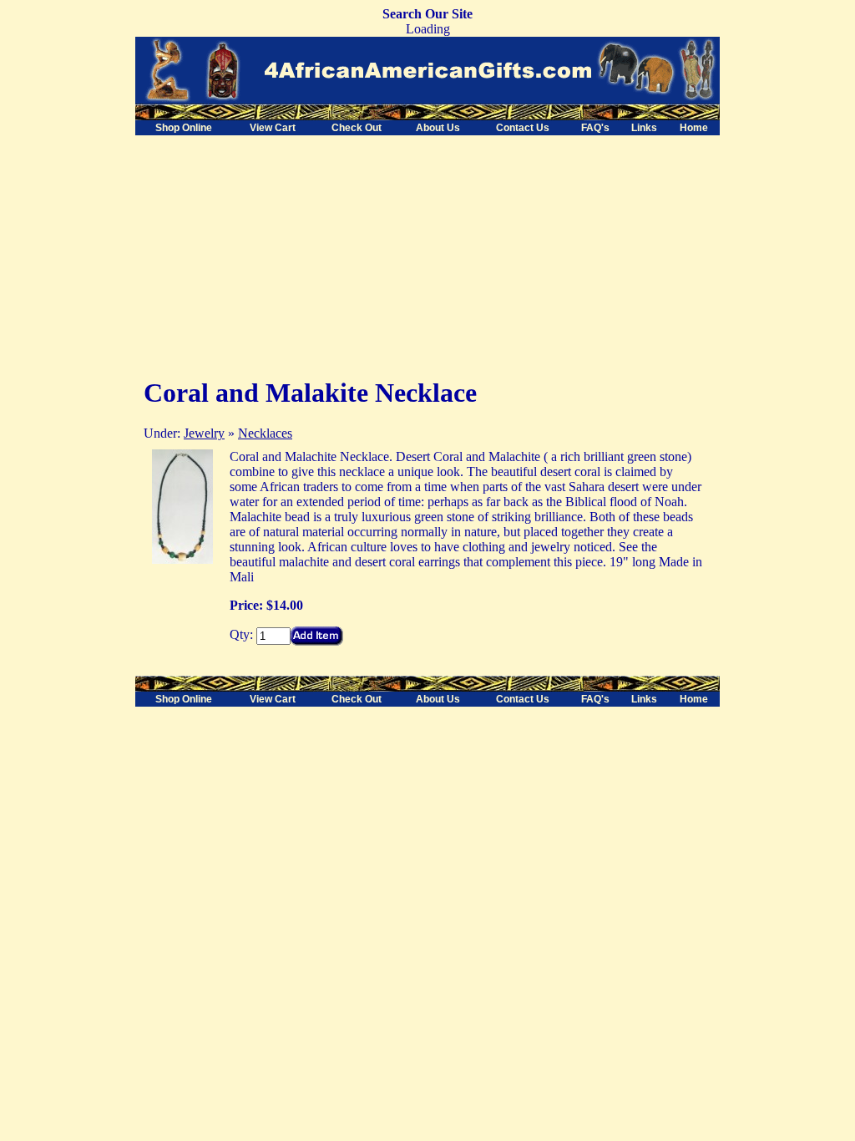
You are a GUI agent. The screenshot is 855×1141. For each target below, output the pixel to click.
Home (694, 128)
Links (644, 128)
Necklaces (265, 433)
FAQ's (595, 128)
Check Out (356, 128)
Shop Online (183, 128)
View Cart (273, 128)
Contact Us (522, 128)
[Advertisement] (275, 252)
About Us (438, 128)
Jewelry (204, 433)
